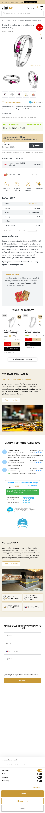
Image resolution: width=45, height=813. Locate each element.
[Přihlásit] (32, 7)
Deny (22, 808)
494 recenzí (39, 102)
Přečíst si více (6, 113)
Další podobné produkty (22, 359)
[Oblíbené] (29, 7)
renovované (33, 204)
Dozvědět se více (11, 400)
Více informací (36, 175)
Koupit (38, 146)
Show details (36, 787)
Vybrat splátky (36, 164)
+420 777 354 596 (25, 152)
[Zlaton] (7, 8)
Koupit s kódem (14, 348)
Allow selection (22, 801)
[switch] (39, 774)
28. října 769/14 (19, 128)
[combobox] (22, 13)
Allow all (22, 794)
